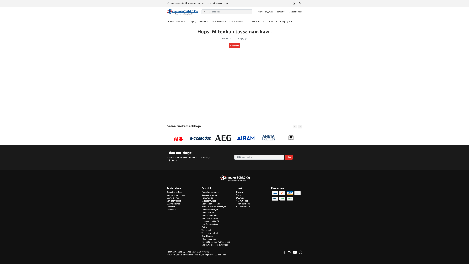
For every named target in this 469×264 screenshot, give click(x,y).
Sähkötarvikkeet (236, 21)
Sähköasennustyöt (210, 210)
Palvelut (279, 12)
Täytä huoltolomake (176, 3)
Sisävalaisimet (218, 21)
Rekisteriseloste (243, 207)
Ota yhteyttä (207, 236)
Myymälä (269, 12)
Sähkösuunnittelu (209, 215)
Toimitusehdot (243, 204)
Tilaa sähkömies (294, 12)
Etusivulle (234, 46)
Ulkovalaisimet (255, 21)
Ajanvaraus (192, 3)
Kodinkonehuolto (209, 195)
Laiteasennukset (209, 201)
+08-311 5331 (206, 3)
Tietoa (204, 227)
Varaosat (271, 21)
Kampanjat (285, 21)
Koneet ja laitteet (176, 21)
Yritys (260, 12)
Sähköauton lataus (210, 218)
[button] (300, 126)
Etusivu (239, 192)
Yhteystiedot (242, 201)
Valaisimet (206, 230)
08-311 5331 (220, 255)
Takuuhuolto (207, 198)
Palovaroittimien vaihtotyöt (214, 207)
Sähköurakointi (208, 212)
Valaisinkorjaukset (210, 233)
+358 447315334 (222, 3)
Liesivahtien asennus (211, 204)
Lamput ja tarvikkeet (197, 21)
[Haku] (204, 12)
